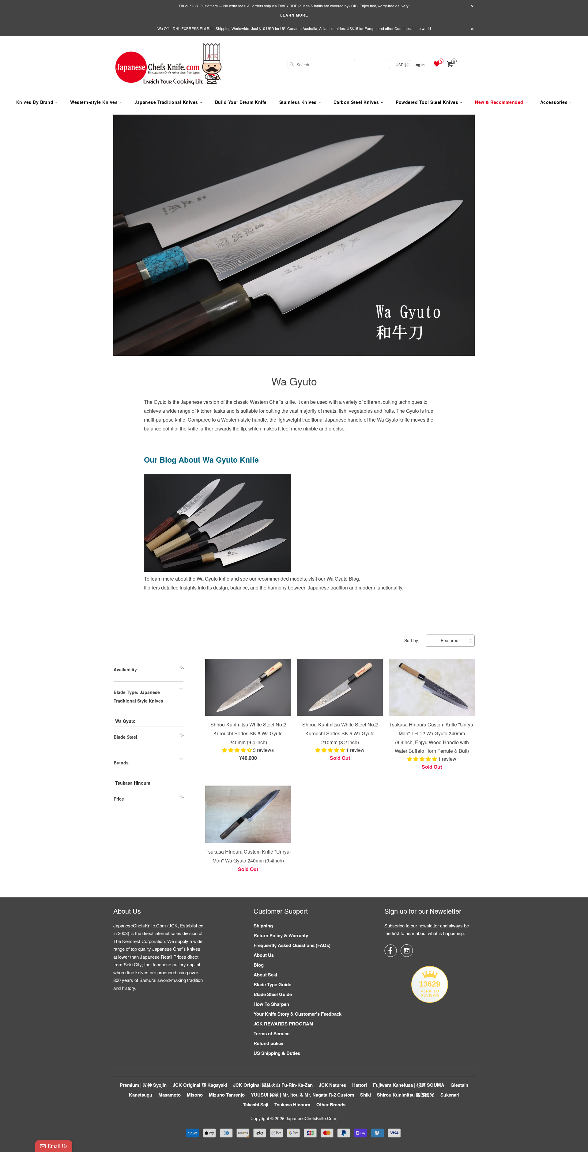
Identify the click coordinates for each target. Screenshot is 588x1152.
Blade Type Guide (272, 984)
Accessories (554, 102)
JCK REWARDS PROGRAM (283, 1023)
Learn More (294, 15)
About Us (264, 955)
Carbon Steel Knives (356, 102)
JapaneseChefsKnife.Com (311, 1118)
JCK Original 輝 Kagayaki (200, 1085)
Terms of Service (271, 1033)
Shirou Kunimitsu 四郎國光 (405, 1094)
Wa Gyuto (294, 380)
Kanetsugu (140, 1094)
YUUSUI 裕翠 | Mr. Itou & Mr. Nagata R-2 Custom (302, 1094)
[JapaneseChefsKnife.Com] (168, 65)
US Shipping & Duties (277, 1053)
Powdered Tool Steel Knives (427, 102)
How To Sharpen (271, 1004)
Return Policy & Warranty (281, 935)
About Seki (265, 974)
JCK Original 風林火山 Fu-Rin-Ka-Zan (273, 1085)
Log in (418, 64)
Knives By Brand (35, 102)
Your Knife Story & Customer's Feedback (297, 1013)
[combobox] (321, 64)
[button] (237, 749)
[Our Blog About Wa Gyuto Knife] (217, 569)
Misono (195, 1094)
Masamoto (169, 1094)
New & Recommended (499, 102)
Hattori (359, 1085)
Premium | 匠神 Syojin (143, 1085)
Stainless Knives (298, 102)
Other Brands (330, 1104)
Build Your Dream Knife (241, 102)
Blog (259, 964)
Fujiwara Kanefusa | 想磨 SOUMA (408, 1085)
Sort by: (412, 640)
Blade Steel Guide (273, 994)
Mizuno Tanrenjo (227, 1094)
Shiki (365, 1094)
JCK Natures (332, 1085)
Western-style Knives (94, 102)
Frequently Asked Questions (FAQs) (292, 945)
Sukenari (449, 1094)
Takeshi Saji (255, 1104)
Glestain (459, 1085)
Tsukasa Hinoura (132, 783)
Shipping (263, 925)
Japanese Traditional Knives (166, 102)
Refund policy (268, 1043)
